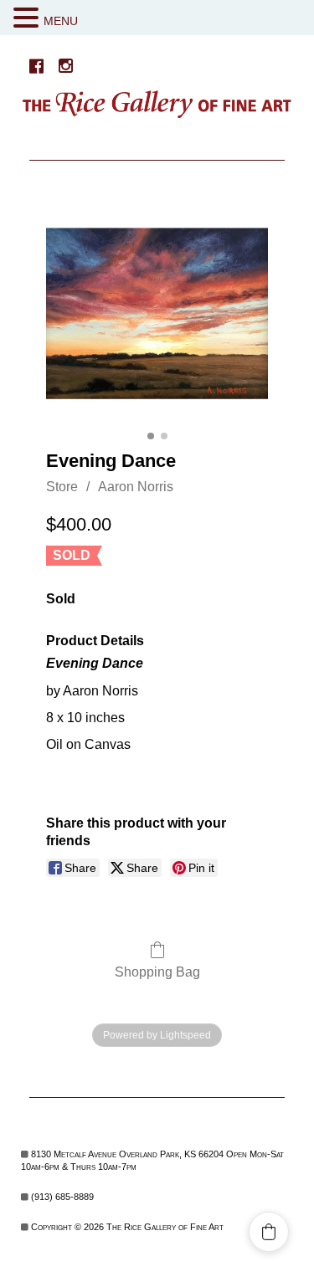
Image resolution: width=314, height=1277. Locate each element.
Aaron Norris (135, 487)
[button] (28, 18)
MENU (61, 21)
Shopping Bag (157, 972)
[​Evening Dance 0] (157, 313)
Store (62, 487)
